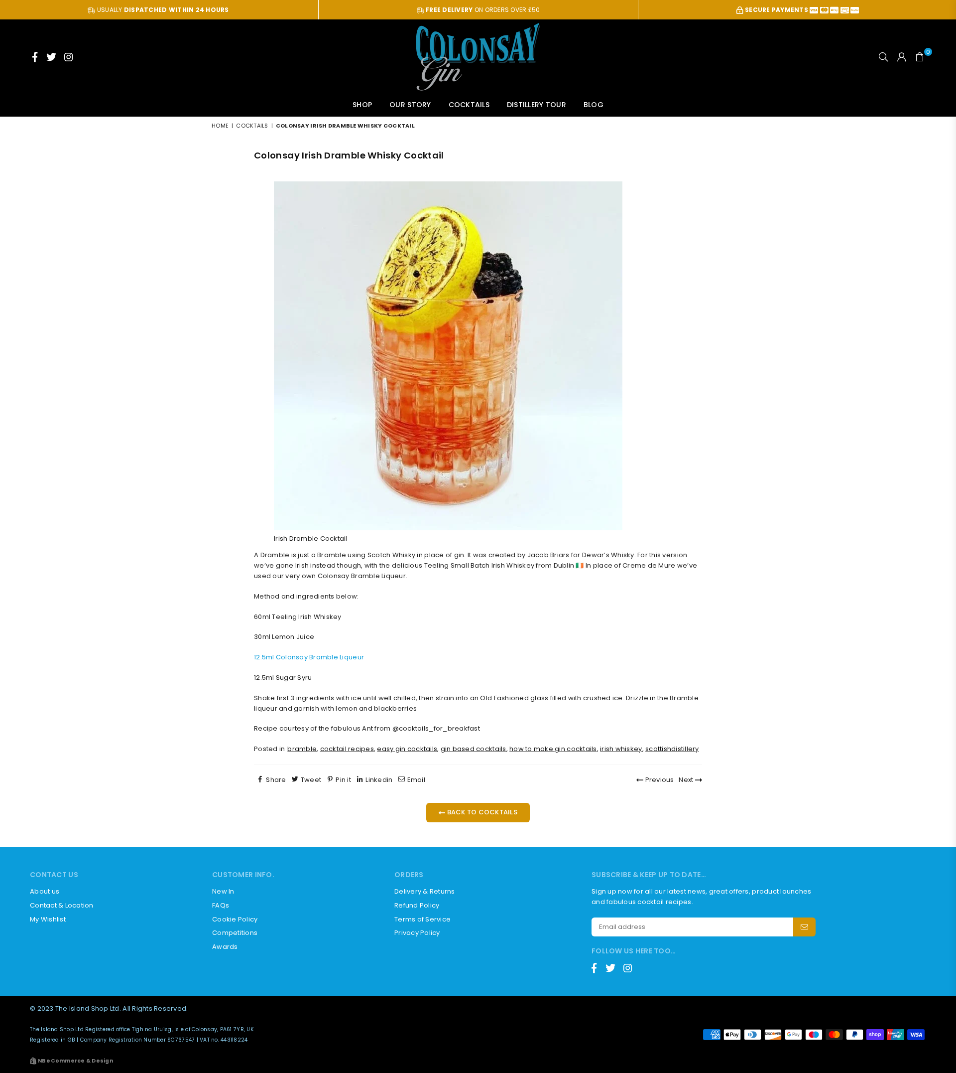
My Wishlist (48, 919)
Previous (658, 779)
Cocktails (469, 105)
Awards (225, 946)
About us (44, 891)
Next (687, 779)
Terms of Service (422, 919)
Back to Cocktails (481, 812)
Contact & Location (62, 905)
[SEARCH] (883, 56)
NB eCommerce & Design (75, 1061)
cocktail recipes (347, 749)
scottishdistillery (672, 749)
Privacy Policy (417, 932)
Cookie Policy (234, 919)
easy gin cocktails (407, 749)
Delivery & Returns (424, 891)
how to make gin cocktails (553, 749)
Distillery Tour (536, 105)
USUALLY (162, 9)
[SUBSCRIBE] (804, 927)
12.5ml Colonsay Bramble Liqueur (309, 657)
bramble (302, 749)
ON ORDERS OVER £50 (483, 9)
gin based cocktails (473, 749)
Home (220, 126)
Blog (593, 105)
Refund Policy (416, 905)
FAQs (220, 905)
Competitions (234, 932)
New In (223, 891)
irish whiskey (621, 749)
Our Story (410, 105)
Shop (362, 105)
